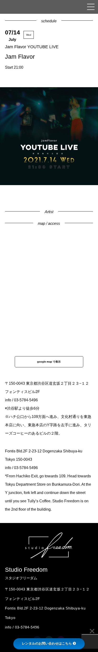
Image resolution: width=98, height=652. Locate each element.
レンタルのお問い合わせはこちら (47, 643)
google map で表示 (49, 361)
